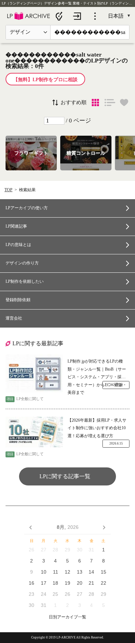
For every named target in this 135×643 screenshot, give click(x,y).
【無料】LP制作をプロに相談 (45, 79)
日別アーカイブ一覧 (67, 617)
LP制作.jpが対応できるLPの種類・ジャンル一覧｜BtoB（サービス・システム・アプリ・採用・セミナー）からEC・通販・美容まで (97, 370)
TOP (8, 189)
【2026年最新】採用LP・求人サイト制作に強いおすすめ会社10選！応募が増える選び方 (97, 428)
